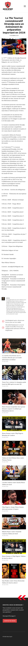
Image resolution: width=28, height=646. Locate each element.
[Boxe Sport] (8, 6)
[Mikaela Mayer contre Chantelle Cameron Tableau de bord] (14, 528)
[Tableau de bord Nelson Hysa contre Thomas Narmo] (14, 455)
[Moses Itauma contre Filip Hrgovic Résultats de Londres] (14, 430)
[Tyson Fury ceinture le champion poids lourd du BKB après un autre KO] (14, 379)
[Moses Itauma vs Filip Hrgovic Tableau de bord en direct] (14, 553)
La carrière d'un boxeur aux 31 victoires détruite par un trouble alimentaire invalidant (12, 358)
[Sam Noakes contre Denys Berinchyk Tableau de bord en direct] (14, 577)
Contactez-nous (9, 620)
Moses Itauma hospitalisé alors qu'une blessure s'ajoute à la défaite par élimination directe (13, 409)
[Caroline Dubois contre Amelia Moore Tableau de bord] (14, 479)
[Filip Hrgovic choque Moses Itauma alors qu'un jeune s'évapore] (14, 504)
